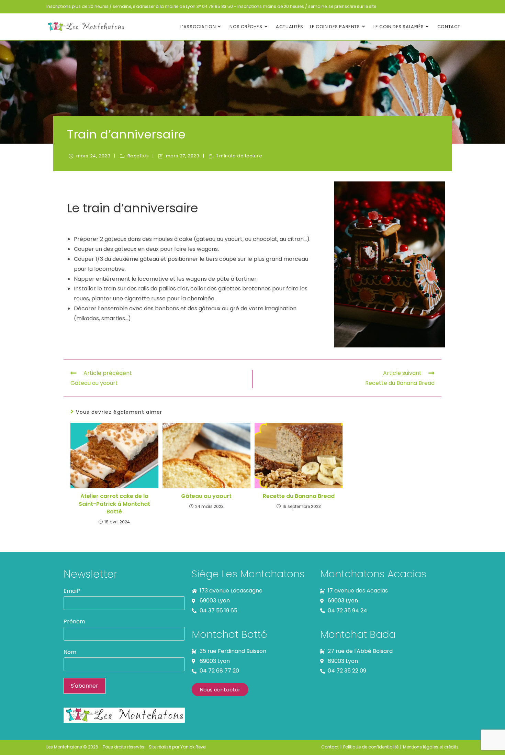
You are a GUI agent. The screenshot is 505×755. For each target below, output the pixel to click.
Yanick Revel (193, 747)
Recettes (138, 156)
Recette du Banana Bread (299, 496)
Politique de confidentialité (371, 747)
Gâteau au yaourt (206, 496)
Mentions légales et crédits (431, 747)
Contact (330, 747)
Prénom (74, 621)
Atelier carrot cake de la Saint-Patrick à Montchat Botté (114, 503)
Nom (70, 652)
